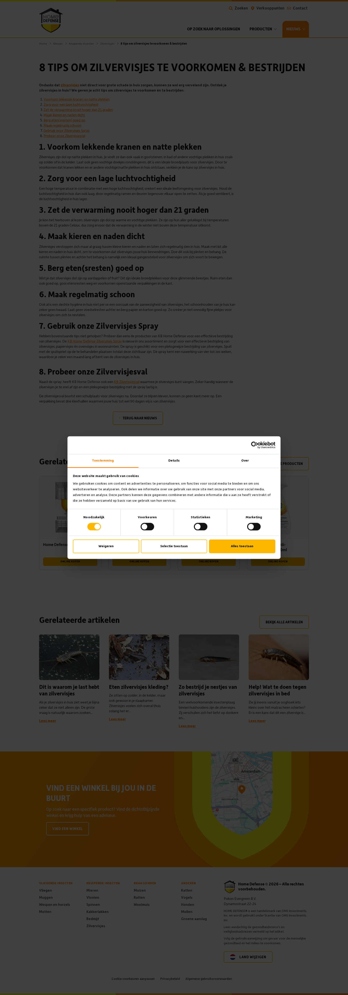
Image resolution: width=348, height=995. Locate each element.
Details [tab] (174, 460)
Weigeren (106, 546)
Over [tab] (245, 460)
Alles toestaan (242, 546)
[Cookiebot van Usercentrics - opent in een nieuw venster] (254, 445)
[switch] (147, 526)
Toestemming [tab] (103, 460)
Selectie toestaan (174, 546)
